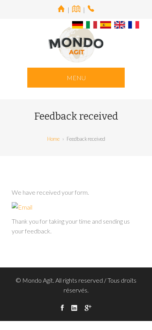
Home (53, 139)
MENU (76, 77)
